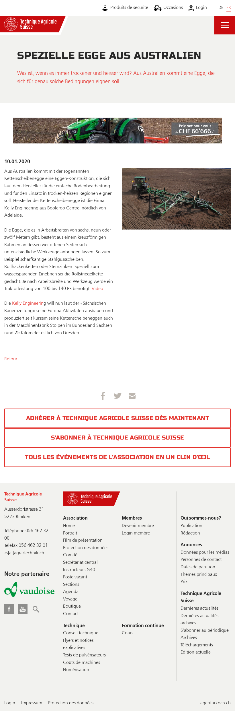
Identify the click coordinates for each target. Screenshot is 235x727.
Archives (189, 637)
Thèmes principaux (199, 574)
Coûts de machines (81, 662)
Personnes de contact (201, 559)
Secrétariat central (80, 562)
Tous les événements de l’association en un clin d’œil (117, 457)
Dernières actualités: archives (200, 620)
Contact (71, 614)
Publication (191, 526)
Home (69, 526)
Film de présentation (83, 540)
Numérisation (76, 670)
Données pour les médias (205, 552)
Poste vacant (75, 577)
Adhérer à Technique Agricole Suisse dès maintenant (117, 418)
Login (201, 7)
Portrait (70, 533)
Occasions (173, 7)
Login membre (136, 533)
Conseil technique (80, 633)
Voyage (70, 599)
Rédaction (190, 533)
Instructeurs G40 (79, 570)
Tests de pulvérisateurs (84, 655)
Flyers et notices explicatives (78, 644)
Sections (71, 584)
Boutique (72, 606)
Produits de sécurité (129, 7)
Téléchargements (197, 645)
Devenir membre (138, 526)
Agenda (71, 592)
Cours (127, 633)
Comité (70, 555)
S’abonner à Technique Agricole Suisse (117, 437)
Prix (184, 582)
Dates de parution (198, 567)
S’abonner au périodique (205, 630)
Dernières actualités (199, 608)
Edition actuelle (196, 652)
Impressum (31, 703)
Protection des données (85, 548)
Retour (10, 359)
